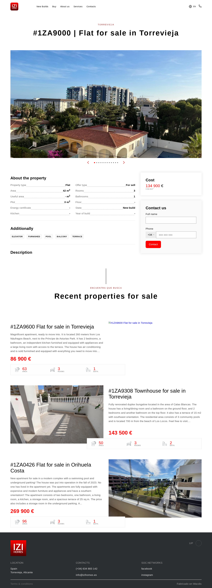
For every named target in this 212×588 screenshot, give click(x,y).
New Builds (42, 6)
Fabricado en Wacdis (189, 583)
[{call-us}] (200, 6)
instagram (147, 574)
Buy (54, 6)
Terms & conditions (21, 583)
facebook (146, 568)
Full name (151, 214)
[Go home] (14, 6)
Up (191, 543)
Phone (149, 228)
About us (65, 6)
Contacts (91, 6)
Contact (153, 244)
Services (78, 6)
